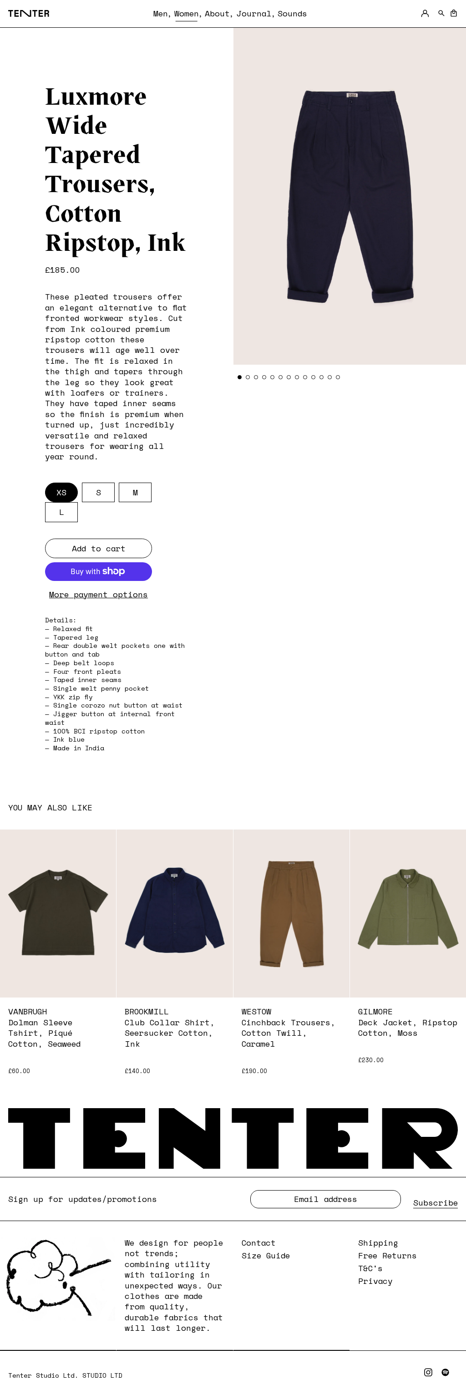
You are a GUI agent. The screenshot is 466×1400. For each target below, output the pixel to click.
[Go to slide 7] (289, 377)
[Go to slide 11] (321, 377)
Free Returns (387, 1255)
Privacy (375, 1281)
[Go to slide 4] (264, 377)
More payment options (98, 594)
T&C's (370, 1268)
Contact (259, 1242)
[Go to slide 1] (240, 377)
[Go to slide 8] (297, 377)
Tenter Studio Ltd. (45, 1375)
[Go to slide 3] (256, 377)
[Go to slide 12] (330, 377)
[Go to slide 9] (305, 377)
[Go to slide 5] (272, 377)
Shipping (378, 1242)
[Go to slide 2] (248, 377)
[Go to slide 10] (313, 377)
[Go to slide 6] (281, 377)
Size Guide (266, 1255)
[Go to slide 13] (338, 377)
